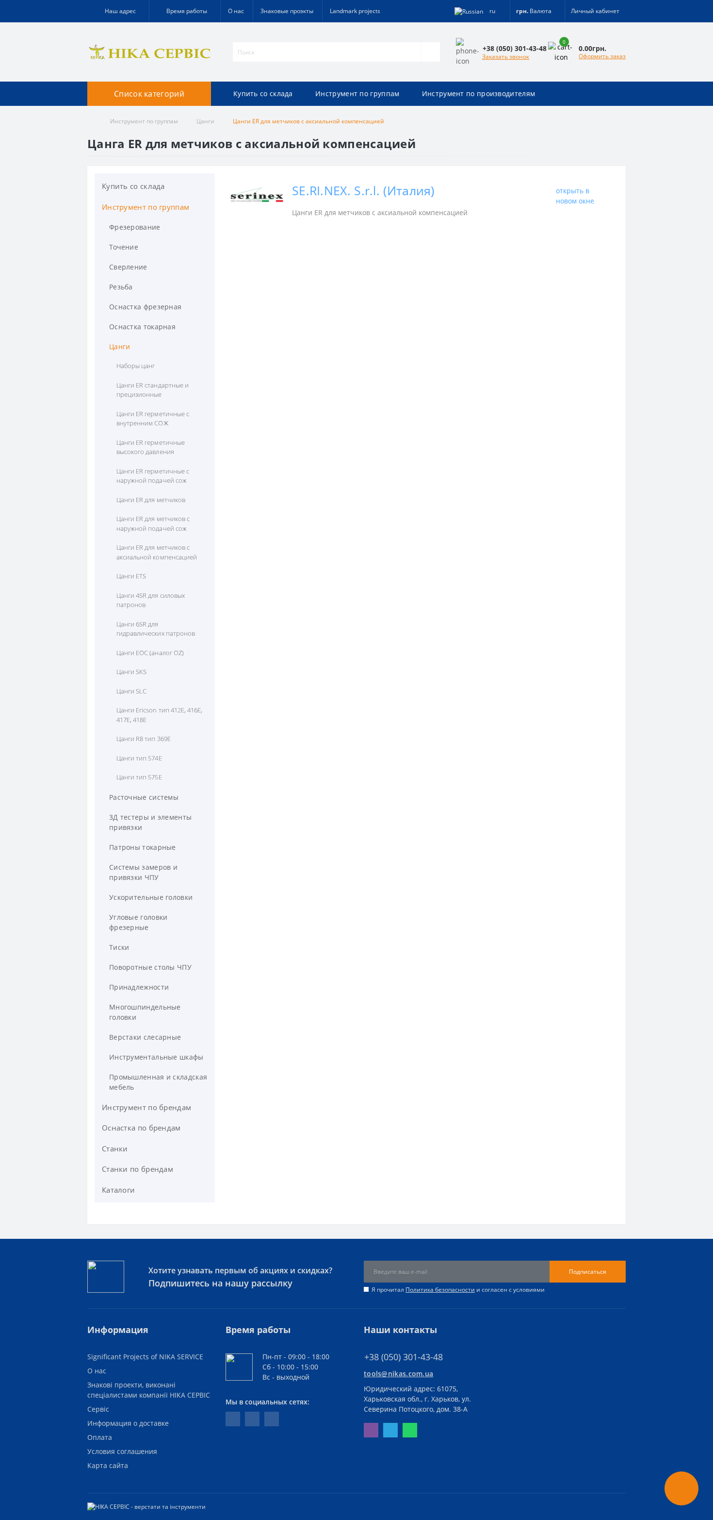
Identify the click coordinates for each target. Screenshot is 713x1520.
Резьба (121, 286)
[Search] (430, 52)
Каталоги (118, 1190)
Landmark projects (355, 11)
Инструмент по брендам (146, 1107)
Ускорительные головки (151, 897)
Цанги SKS (131, 671)
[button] (184, 11)
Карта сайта (107, 1465)
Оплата (99, 1437)
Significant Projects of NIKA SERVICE (145, 1356)
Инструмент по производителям (478, 93)
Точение (123, 247)
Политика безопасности (440, 1289)
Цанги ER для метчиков (150, 499)
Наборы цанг (135, 365)
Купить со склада (263, 93)
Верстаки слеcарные (145, 1037)
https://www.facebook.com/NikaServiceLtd (233, 1419)
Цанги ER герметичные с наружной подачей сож (152, 476)
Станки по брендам (137, 1169)
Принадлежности (139, 987)
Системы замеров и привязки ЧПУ (143, 872)
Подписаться (587, 1271)
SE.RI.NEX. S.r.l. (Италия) (363, 190)
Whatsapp (410, 1430)
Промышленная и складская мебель (158, 1082)
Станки (115, 1148)
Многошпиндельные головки (145, 1012)
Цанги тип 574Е (139, 758)
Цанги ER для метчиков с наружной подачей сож (153, 523)
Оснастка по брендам (141, 1127)
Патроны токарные (142, 847)
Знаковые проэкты (286, 11)
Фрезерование (135, 227)
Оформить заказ (602, 56)
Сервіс (98, 1409)
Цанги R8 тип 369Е (143, 738)
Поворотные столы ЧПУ (150, 967)
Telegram (390, 1430)
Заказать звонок (505, 56)
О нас (236, 11)
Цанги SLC (131, 691)
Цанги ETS (131, 576)
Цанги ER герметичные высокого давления (150, 447)
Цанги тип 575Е (139, 777)
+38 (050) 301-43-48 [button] (403, 1357)
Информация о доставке (128, 1423)
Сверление (128, 266)
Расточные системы (143, 797)
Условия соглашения (122, 1451)
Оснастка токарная (142, 326)
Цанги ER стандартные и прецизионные (152, 390)
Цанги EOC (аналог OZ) (150, 652)
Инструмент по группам (357, 93)
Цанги (205, 121)
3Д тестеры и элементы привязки (150, 822)
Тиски (119, 947)
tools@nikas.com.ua (398, 1373)
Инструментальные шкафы (156, 1057)
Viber (371, 1430)
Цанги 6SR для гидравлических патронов (155, 629)
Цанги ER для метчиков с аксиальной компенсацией (156, 552)
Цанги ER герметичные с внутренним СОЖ (152, 418)
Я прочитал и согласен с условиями (458, 1289)
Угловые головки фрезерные (138, 922)
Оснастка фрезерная (145, 306)
